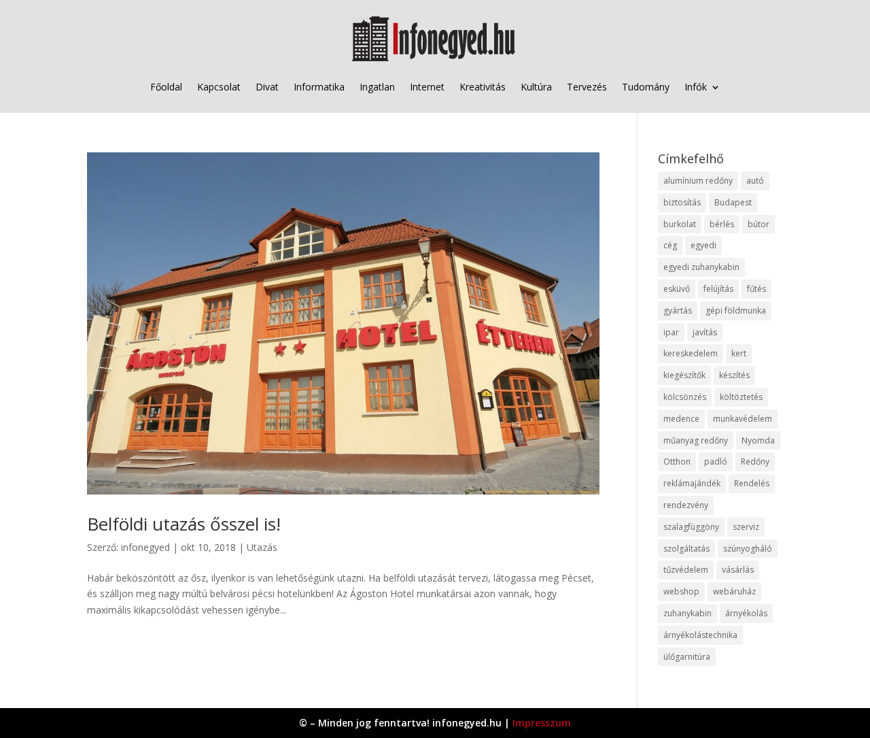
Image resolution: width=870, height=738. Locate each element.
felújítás (718, 289)
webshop (681, 591)
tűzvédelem (685, 569)
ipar (671, 332)
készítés (734, 375)
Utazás (262, 547)
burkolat (679, 224)
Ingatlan (377, 86)
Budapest (733, 202)
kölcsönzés (684, 397)
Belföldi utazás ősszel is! (184, 523)
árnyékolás (746, 613)
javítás (705, 332)
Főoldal (166, 86)
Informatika (319, 86)
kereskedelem (690, 353)
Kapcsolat (219, 86)
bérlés (722, 224)
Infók (695, 86)
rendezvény (685, 505)
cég (670, 245)
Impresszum (541, 722)
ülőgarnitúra (686, 656)
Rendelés (751, 483)
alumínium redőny (698, 180)
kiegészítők (684, 375)
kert (738, 353)
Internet (427, 86)
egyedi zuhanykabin (701, 267)
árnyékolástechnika (700, 635)
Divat (267, 86)
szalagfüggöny (691, 527)
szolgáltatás (686, 548)
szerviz (746, 527)
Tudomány (645, 86)
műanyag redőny (695, 440)
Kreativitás (482, 86)
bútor (758, 224)
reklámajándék (691, 483)
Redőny (755, 461)
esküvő (676, 289)
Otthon (677, 461)
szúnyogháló (747, 548)
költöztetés (741, 397)
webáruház (734, 591)
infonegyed (145, 547)
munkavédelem (742, 418)
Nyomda (758, 440)
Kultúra (536, 86)
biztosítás (682, 202)
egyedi (703, 245)
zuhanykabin (687, 613)
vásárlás (738, 569)
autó (755, 180)
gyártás (677, 310)
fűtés (756, 289)
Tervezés (587, 86)
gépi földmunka (736, 310)
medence (681, 418)
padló (715, 461)
